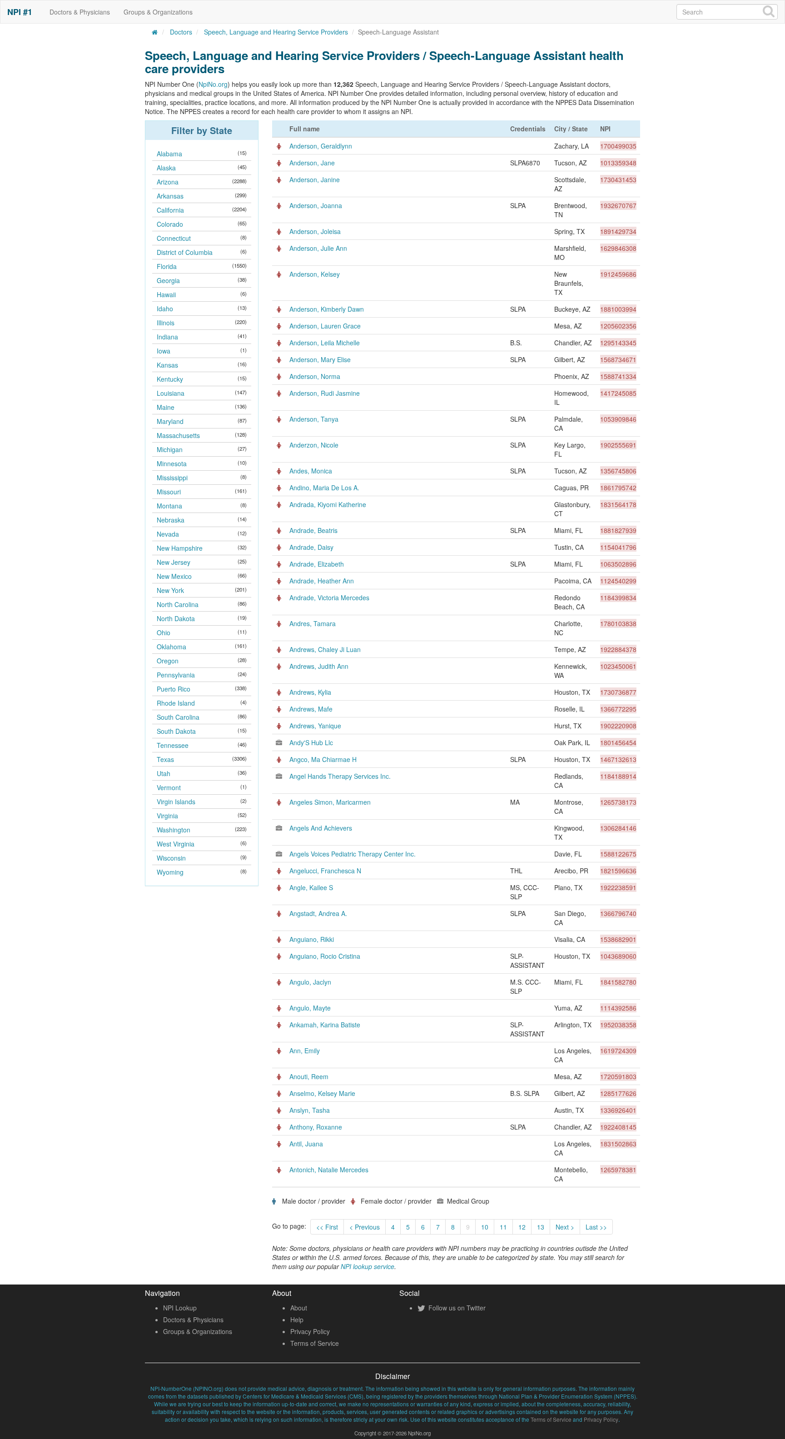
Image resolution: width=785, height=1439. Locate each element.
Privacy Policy (310, 1331)
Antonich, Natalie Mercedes (328, 1169)
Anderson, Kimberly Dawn (326, 309)
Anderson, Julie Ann (318, 248)
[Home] (155, 31)
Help (296, 1319)
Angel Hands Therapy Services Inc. (340, 776)
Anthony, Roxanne (315, 1126)
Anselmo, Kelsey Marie (322, 1093)
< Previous (364, 1226)
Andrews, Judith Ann (318, 666)
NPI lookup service (367, 1266)
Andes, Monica (310, 470)
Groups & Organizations (158, 11)
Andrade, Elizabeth (316, 563)
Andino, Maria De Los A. (324, 487)
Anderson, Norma (314, 376)
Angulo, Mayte (310, 1007)
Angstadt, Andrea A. (318, 913)
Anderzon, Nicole (313, 444)
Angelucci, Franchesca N (325, 870)
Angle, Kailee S (311, 887)
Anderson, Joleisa (315, 231)
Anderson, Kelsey (314, 274)
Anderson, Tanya (313, 418)
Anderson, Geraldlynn (320, 145)
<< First (327, 1226)
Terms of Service (314, 1343)
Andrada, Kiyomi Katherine (327, 504)
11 (503, 1226)
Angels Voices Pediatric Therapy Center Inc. (352, 853)
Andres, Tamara (312, 623)
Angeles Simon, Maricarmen (330, 802)
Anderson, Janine (314, 179)
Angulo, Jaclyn (310, 981)
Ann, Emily (304, 1050)
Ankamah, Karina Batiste (324, 1024)
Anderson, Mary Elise (320, 359)
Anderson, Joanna (315, 205)
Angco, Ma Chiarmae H (323, 759)
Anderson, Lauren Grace (325, 325)
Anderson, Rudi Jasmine (324, 393)
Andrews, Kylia (310, 692)
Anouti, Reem (308, 1076)
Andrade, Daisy (311, 547)
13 (540, 1226)
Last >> (596, 1226)
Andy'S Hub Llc (311, 742)
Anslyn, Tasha (309, 1110)
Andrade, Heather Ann (321, 580)
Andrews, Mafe (311, 708)
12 (522, 1226)
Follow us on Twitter (456, 1307)
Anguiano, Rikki (311, 939)
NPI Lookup (180, 1307)
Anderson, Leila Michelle (324, 342)
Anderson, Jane (312, 162)
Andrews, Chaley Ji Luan (325, 649)
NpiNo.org (213, 84)
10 (484, 1226)
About (298, 1307)
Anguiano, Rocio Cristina (324, 956)
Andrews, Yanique (315, 725)
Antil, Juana (306, 1143)
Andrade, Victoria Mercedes (329, 597)
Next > (565, 1226)
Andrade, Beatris (313, 530)
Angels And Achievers (320, 827)
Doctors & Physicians (80, 11)
